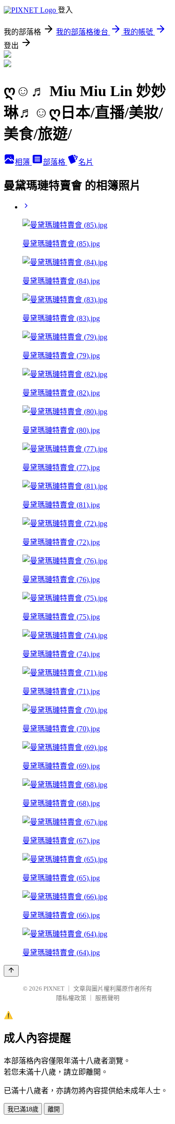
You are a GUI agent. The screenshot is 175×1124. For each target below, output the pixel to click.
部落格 (55, 162)
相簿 (23, 162)
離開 (54, 1109)
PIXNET (53, 988)
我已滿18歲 (22, 1109)
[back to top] (11, 971)
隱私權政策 (71, 997)
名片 (85, 162)
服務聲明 (107, 997)
